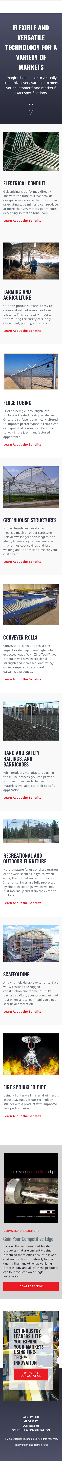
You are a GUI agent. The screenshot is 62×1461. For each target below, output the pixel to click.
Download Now (31, 1286)
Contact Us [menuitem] (31, 1425)
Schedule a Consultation (31, 1374)
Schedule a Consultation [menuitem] (31, 1430)
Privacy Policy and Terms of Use (31, 1444)
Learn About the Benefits (22, 221)
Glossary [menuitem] (31, 1421)
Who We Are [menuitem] (31, 1417)
